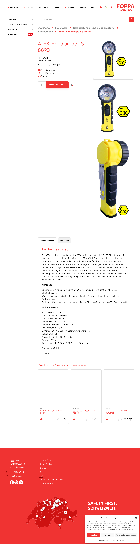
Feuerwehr (12, 19)
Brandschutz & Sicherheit (18, 24)
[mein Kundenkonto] (111, 7)
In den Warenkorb (56, 85)
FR (92, 7)
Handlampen (45, 31)
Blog (41, 472)
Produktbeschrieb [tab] (47, 240)
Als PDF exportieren (48, 73)
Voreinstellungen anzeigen (126, 535)
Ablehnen (107, 535)
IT (95, 7)
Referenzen (44, 7)
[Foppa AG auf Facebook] (12, 484)
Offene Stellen (46, 464)
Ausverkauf (12, 34)
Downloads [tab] (64, 240)
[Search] (131, 19)
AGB (41, 476)
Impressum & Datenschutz (117, 540)
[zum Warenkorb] (101, 7)
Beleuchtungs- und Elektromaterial (94, 27)
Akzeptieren (93, 535)
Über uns (70, 7)
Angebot (29, 7)
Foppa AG (125, 7)
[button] (136, 518)
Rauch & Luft (13, 29)
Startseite (14, 7)
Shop (57, 7)
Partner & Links (46, 460)
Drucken (44, 76)
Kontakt (83, 7)
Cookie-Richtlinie (104, 540)
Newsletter (44, 468)
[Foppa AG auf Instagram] (16, 484)
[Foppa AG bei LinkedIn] (21, 484)
